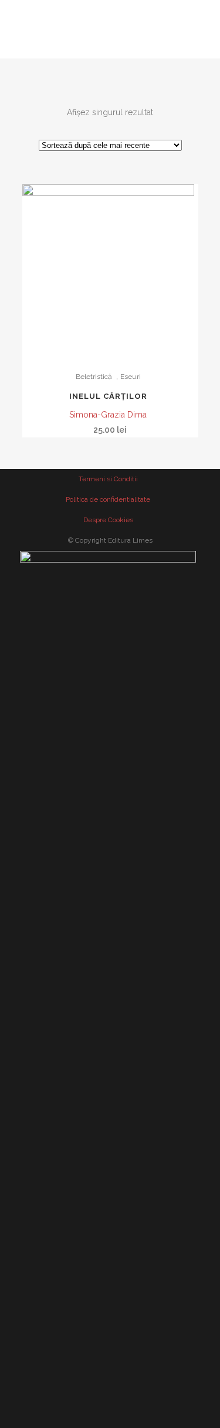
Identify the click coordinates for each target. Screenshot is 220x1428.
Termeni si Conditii (108, 479)
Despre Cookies (108, 520)
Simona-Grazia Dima (108, 414)
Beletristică (94, 376)
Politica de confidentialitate (108, 499)
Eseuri (130, 376)
